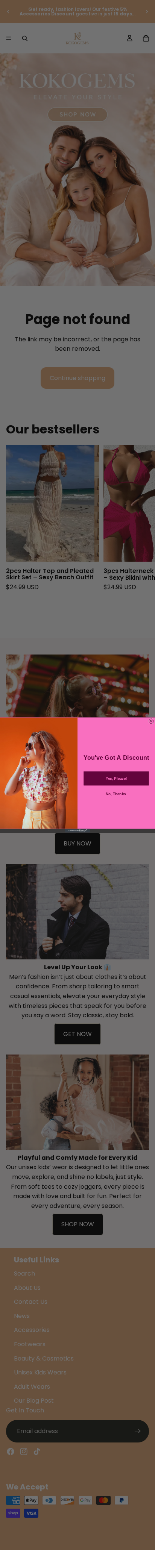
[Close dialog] (151, 721)
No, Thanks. (116, 794)
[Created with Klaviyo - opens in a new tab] (77, 831)
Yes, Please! (116, 778)
